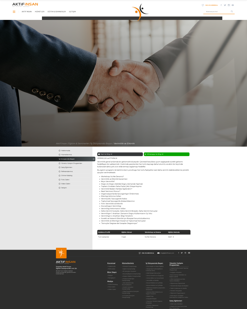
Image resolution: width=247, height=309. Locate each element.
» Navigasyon (111, 278)
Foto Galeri (65, 180)
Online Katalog (66, 175)
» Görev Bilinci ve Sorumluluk (155, 278)
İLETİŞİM (72, 12)
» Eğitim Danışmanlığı (128, 269)
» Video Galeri (111, 289)
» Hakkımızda (111, 266)
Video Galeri (65, 184)
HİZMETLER (39, 12)
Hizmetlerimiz (66, 155)
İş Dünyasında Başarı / (102, 143)
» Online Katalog (112, 284)
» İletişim (110, 275)
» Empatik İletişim (151, 298)
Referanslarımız (67, 171)
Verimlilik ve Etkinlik (124, 143)
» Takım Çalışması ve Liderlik (178, 288)
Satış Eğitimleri (66, 167)
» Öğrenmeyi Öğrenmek (177, 283)
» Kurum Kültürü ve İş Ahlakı (154, 283)
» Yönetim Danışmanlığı (129, 266)
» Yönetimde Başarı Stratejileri (179, 285)
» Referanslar (111, 269)
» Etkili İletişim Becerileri (153, 273)
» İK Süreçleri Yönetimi (129, 271)
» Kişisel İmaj (149, 296)
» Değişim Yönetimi (175, 272)
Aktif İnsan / (62, 143)
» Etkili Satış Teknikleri (176, 304)
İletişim (64, 188)
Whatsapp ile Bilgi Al (155, 154)
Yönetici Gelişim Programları (71, 163)
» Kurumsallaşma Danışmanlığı (131, 274)
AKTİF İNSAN (27, 12)
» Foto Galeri (111, 287)
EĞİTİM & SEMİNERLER (57, 12)
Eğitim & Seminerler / (79, 143)
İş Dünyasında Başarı (67, 159)
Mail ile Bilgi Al (106, 154)
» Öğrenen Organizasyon (177, 293)
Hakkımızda (65, 150)
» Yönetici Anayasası (176, 290)
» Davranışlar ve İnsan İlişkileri (155, 266)
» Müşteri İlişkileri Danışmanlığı (131, 276)
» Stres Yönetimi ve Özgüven (155, 275)
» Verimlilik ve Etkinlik (152, 280)
